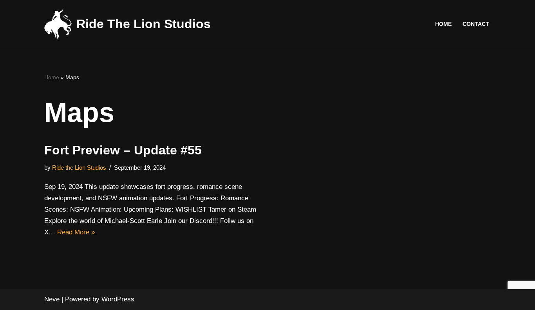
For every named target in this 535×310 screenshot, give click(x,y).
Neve (52, 299)
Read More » (76, 232)
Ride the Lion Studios (79, 167)
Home (443, 24)
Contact (476, 24)
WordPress (117, 299)
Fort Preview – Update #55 (123, 150)
